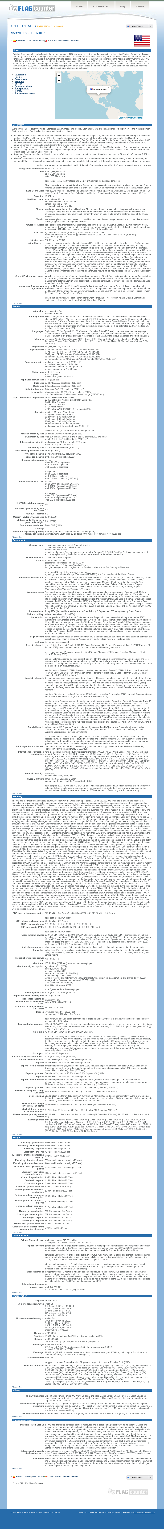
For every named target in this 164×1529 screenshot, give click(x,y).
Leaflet (122, 117)
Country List (101, 6)
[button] (109, 88)
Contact (12, 1512)
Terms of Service (23, 1512)
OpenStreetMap (135, 117)
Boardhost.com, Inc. (53, 1512)
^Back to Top (17, 303)
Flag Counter (32, 7)
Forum (139, 6)
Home (79, 6)
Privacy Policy (36, 1512)
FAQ (122, 6)
